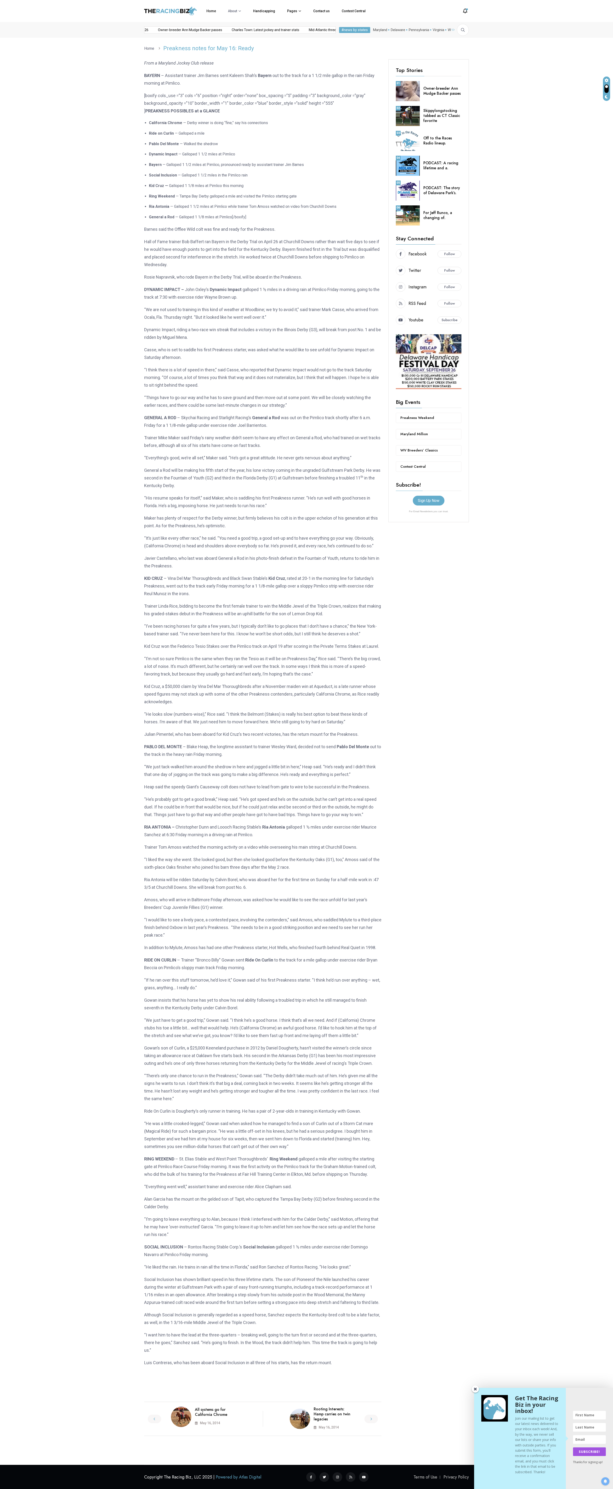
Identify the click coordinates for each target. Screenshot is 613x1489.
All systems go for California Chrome (211, 1412)
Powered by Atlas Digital (238, 1477)
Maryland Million (414, 434)
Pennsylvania (419, 30)
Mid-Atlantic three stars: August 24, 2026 (322, 30)
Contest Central (354, 11)
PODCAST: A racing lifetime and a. (440, 165)
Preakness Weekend (417, 417)
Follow (449, 254)
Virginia (438, 30)
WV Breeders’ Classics (419, 450)
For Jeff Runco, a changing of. (437, 215)
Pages (292, 11)
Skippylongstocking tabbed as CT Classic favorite (441, 115)
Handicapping (264, 11)
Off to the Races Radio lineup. (437, 140)
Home (211, 11)
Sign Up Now (428, 500)
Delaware (398, 30)
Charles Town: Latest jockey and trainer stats (247, 30)
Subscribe (450, 320)
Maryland (380, 30)
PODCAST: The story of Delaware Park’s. (441, 190)
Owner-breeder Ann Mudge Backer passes (172, 30)
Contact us (321, 11)
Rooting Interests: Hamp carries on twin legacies (332, 1414)
